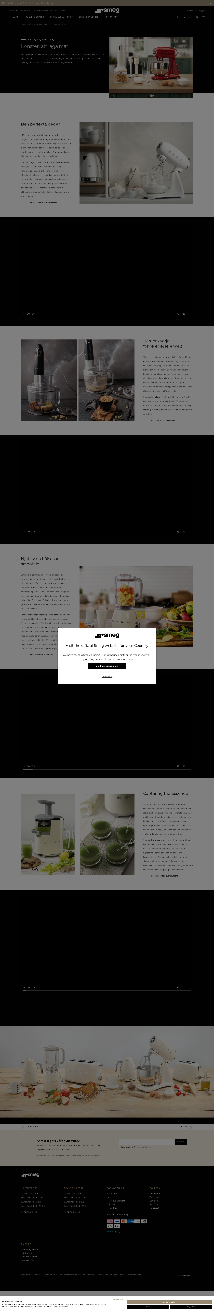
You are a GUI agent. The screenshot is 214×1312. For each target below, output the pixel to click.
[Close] (153, 630)
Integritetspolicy (117, 1299)
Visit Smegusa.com (107, 666)
